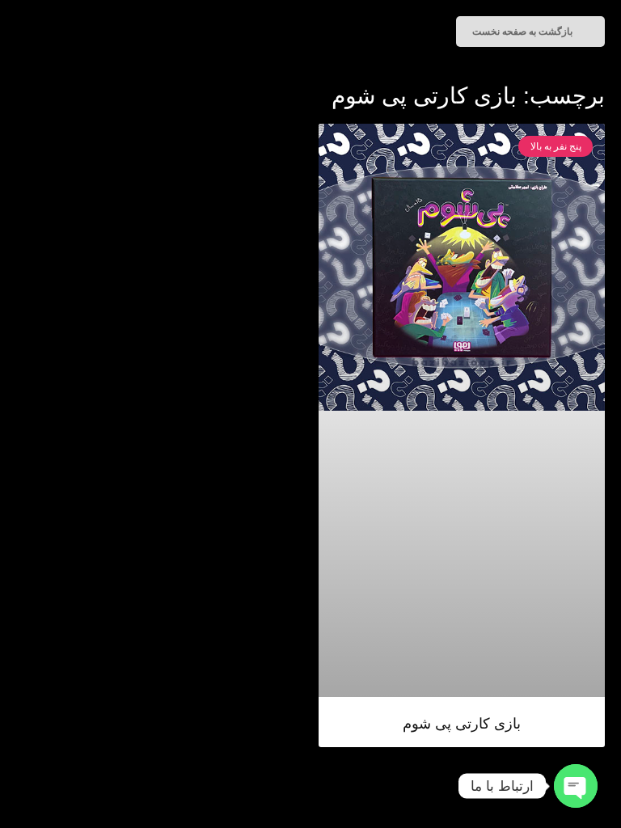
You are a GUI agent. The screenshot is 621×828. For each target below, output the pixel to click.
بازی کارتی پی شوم (462, 724)
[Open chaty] (576, 786)
